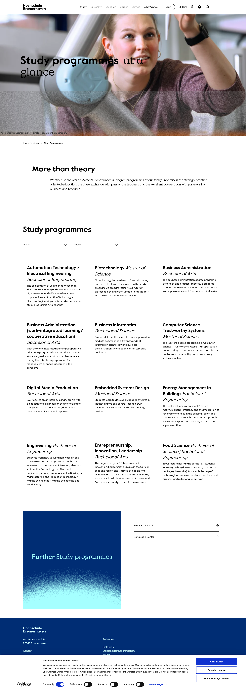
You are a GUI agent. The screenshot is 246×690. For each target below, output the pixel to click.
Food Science (188, 451)
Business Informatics (115, 328)
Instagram (108, 647)
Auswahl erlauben (217, 670)
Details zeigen (156, 684)
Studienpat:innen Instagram (119, 651)
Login (168, 7)
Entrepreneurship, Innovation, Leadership (118, 451)
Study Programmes (53, 143)
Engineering (51, 448)
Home (26, 143)
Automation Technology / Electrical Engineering (53, 274)
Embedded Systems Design (122, 391)
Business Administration (187, 271)
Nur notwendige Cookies (216, 678)
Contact (27, 651)
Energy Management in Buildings (187, 394)
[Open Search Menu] (207, 7)
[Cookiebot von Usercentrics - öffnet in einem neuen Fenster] (24, 684)
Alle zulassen (216, 661)
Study (36, 143)
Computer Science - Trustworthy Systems (184, 331)
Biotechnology (120, 271)
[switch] (88, 684)
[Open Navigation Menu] (216, 7)
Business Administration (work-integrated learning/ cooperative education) (55, 334)
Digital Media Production (52, 391)
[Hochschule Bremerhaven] (34, 630)
